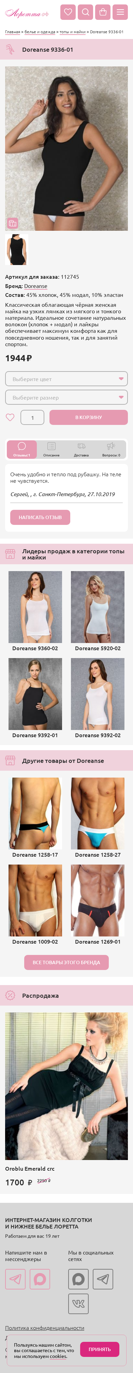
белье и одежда (40, 31)
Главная (12, 31)
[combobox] (66, 378)
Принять (100, 1349)
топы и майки (73, 31)
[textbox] (60, 379)
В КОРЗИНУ (88, 417)
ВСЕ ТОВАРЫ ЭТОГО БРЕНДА (66, 962)
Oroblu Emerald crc (30, 1168)
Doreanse (35, 285)
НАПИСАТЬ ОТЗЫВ (40, 517)
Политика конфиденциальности (44, 1327)
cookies (58, 1356)
